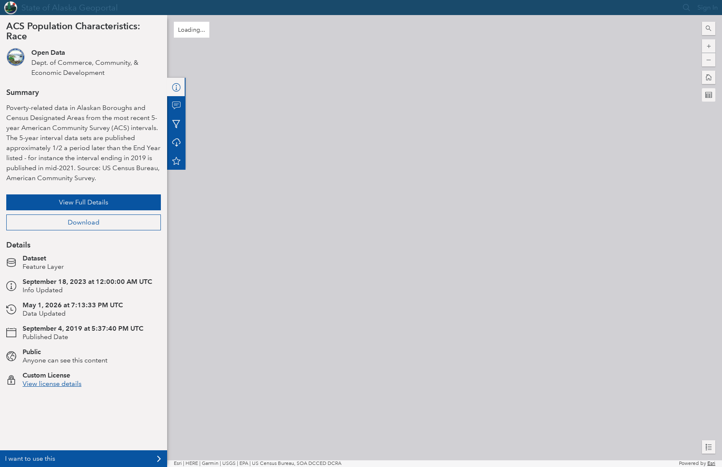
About (176, 87)
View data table (46, 360)
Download (83, 222)
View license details (52, 407)
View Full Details (83, 202)
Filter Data (176, 124)
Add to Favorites (176, 160)
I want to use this (30, 458)
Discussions (176, 105)
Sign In (707, 7)
